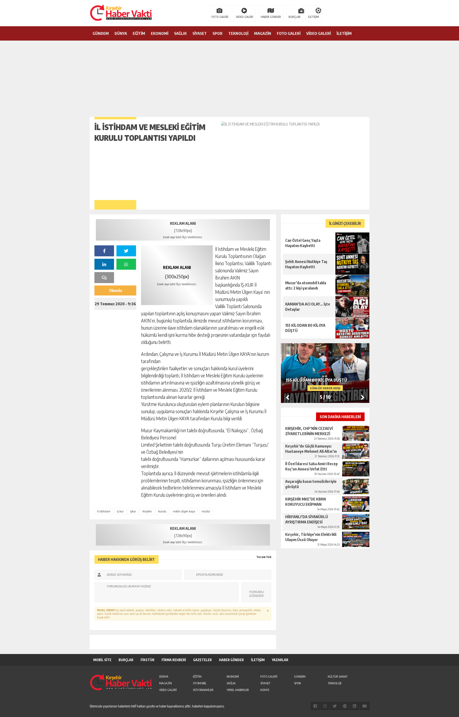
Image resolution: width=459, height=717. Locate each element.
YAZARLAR (280, 660)
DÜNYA (121, 33)
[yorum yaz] (104, 277)
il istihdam (103, 511)
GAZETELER (202, 660)
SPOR (218, 33)
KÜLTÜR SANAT (338, 676)
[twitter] (126, 250)
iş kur (120, 511)
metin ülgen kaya (184, 511)
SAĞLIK (180, 33)
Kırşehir (147, 511)
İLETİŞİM (313, 17)
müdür (206, 511)
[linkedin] (104, 264)
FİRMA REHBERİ (174, 660)
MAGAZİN (262, 33)
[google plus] (344, 706)
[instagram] (325, 706)
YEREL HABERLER (238, 690)
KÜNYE (264, 690)
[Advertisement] (229, 76)
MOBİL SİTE (102, 660)
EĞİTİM (139, 33)
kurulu (162, 511)
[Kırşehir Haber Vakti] (97, 13)
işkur (133, 511)
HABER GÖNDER (271, 17)
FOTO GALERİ (220, 17)
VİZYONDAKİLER (203, 690)
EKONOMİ (159, 33)
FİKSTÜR (147, 660)
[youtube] (364, 706)
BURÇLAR (295, 17)
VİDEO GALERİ (318, 33)
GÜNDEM (101, 33)
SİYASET (199, 33)
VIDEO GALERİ (244, 17)
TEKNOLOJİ (238, 33)
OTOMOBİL (200, 683)
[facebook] (104, 250)
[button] (363, 397)
